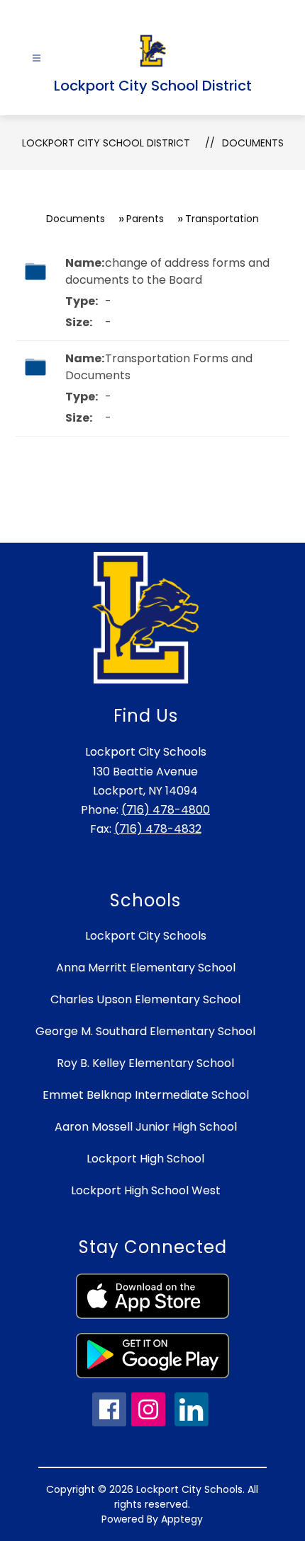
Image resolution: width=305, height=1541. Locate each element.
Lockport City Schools (145, 936)
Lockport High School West (146, 1190)
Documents (253, 143)
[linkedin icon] (191, 1422)
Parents (145, 219)
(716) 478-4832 (157, 829)
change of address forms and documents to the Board (167, 271)
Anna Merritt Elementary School (145, 967)
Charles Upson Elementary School (145, 999)
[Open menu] (36, 58)
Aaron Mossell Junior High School (146, 1127)
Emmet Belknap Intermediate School (146, 1095)
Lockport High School (145, 1158)
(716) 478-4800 (165, 810)
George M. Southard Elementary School (145, 1031)
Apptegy (182, 1519)
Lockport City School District (106, 143)
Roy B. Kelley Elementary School (145, 1063)
